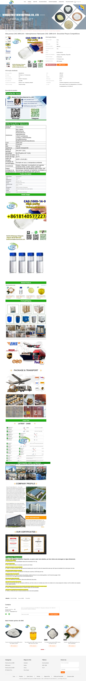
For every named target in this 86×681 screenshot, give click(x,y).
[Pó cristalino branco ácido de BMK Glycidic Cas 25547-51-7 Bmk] (52, 632)
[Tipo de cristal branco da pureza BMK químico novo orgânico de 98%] (13, 632)
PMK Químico (7, 665)
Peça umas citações (69, 1)
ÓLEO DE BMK (14, 598)
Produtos (29, 1)
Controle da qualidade (53, 1)
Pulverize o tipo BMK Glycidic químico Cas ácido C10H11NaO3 (72, 643)
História (25, 665)
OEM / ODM (44, 665)
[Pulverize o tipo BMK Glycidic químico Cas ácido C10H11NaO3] (71, 632)
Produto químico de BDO (9, 667)
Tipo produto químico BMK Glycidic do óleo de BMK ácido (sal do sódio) (33, 643)
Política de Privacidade (58, 676)
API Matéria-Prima (8, 670)
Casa (25, 1)
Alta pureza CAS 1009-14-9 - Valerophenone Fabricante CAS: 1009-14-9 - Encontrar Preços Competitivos (41, 30)
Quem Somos (30, 676)
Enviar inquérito (54, 614)
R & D (43, 667)
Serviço (25, 667)
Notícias (38, 676)
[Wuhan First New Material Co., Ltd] (11, 2)
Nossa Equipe (26, 670)
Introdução (26, 662)
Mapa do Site (47, 676)
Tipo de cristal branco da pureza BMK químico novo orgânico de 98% (13, 643)
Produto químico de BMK (9, 662)
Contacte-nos (61, 1)
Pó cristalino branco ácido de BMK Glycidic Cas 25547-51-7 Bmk (52, 643)
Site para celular (70, 676)
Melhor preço (51, 64)
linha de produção (45, 662)
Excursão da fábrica (43, 1)
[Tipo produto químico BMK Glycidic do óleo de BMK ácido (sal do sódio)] (33, 632)
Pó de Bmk (28, 598)
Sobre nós (35, 1)
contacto (63, 64)
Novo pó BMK (21, 598)
